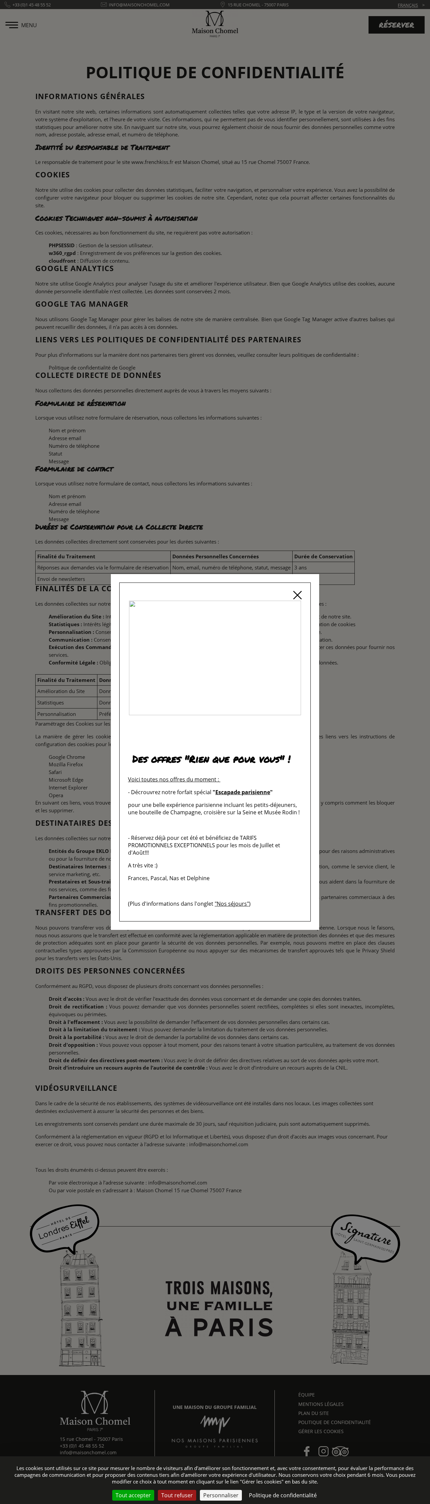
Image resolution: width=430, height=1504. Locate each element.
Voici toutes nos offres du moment (172, 779)
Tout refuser (177, 1495)
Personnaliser (221, 1495)
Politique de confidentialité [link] (283, 1495)
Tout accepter (133, 1495)
